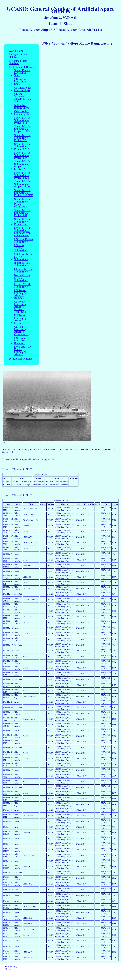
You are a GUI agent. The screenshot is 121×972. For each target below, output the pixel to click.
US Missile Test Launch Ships (23, 88)
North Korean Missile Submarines (22, 278)
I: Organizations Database (18, 55)
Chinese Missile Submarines (23, 270)
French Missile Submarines (22, 285)
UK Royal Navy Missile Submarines (23, 256)
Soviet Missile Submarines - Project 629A (22, 146)
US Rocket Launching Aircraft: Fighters (20, 319)
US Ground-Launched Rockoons (21, 340)
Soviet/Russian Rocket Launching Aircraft (22, 350)
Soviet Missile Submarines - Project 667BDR (23, 192)
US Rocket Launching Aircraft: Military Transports (20, 306)
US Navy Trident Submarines (21, 248)
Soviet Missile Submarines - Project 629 (22, 137)
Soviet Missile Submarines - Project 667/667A (22, 165)
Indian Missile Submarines (22, 264)
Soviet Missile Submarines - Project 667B (22, 175)
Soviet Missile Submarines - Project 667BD (22, 184)
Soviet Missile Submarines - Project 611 (22, 120)
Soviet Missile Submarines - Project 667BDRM (22, 203)
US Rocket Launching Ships (20, 81)
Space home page (11, 966)
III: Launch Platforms (21, 67)
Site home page (10, 969)
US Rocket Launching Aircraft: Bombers (20, 294)
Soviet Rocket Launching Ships (22, 72)
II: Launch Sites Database (18, 62)
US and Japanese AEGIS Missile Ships (23, 97)
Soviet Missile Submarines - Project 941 (22, 213)
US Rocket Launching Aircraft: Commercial (21, 330)
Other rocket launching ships (23, 112)
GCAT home (16, 51)
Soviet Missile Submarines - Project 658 (22, 155)
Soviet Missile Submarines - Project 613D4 (22, 129)
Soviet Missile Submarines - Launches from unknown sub (22, 231)
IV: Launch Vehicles (20, 358)
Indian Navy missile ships (21, 106)
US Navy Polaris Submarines (23, 240)
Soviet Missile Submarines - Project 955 (22, 221)
